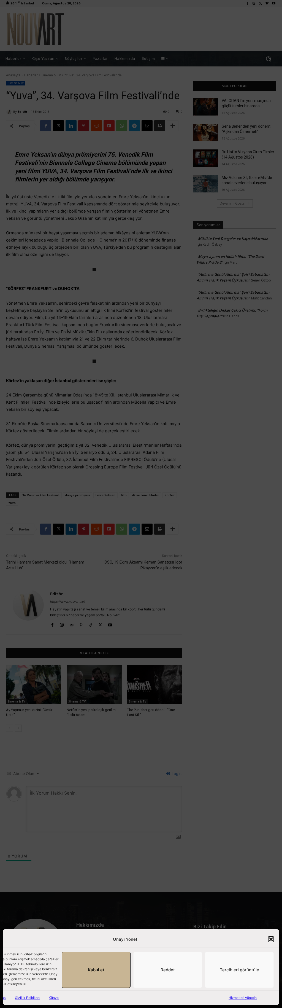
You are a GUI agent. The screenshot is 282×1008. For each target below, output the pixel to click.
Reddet (168, 969)
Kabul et (96, 969)
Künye (54, 998)
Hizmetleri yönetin (243, 998)
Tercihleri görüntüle (239, 969)
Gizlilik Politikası (27, 998)
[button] (271, 939)
